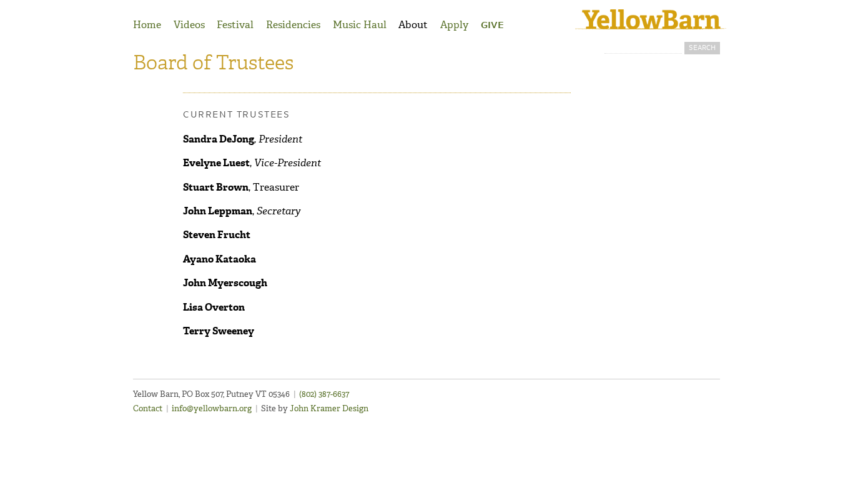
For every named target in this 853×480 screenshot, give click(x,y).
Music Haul (360, 24)
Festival (235, 24)
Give (492, 26)
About (413, 24)
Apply (454, 24)
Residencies (293, 24)
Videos (189, 24)
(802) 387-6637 (324, 394)
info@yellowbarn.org (212, 408)
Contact (147, 408)
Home (147, 24)
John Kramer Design (329, 408)
